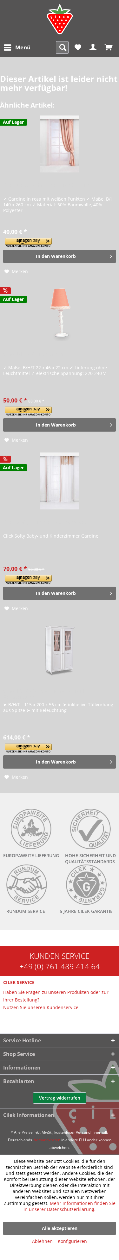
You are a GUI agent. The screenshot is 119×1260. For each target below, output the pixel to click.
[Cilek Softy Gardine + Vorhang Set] (59, 480)
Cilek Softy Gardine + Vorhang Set (44, 522)
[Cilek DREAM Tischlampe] (59, 312)
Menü (22, 47)
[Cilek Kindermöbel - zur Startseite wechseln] (60, 19)
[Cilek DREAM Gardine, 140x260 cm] (59, 143)
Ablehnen (42, 1241)
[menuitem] (17, 47)
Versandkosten (47, 1140)
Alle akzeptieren (59, 1228)
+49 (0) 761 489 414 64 (59, 966)
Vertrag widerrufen (59, 1098)
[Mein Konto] (93, 47)
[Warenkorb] (108, 47)
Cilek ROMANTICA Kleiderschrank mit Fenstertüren (49, 694)
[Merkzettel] (77, 47)
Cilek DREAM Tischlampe (33, 354)
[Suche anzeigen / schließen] (62, 47)
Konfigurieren (72, 1241)
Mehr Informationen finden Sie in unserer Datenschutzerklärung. (69, 1206)
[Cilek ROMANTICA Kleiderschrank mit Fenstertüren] (59, 649)
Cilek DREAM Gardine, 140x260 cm (46, 185)
